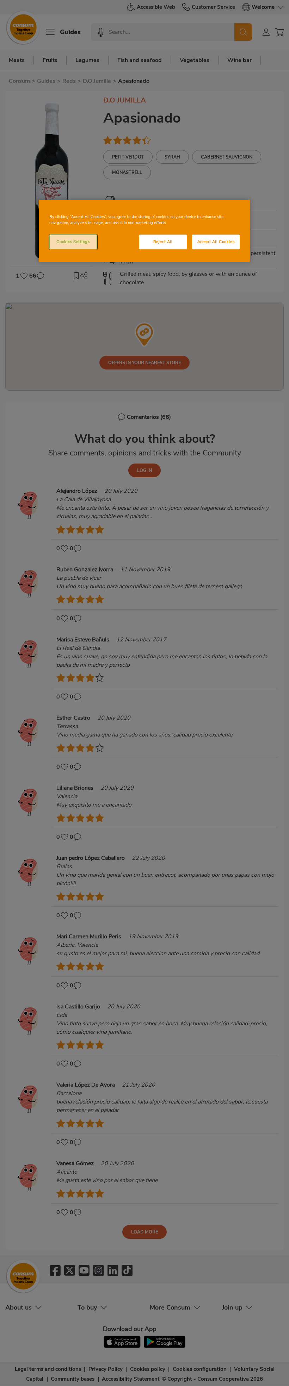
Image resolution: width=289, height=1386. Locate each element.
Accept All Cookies (215, 241)
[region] (144, 231)
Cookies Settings (73, 241)
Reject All (163, 241)
